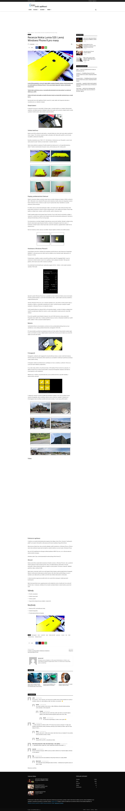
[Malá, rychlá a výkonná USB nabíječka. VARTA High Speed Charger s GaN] (79, 59)
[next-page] (30, 690)
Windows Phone (31, 636)
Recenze (32, 32)
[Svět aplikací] (38, 6)
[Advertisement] (62, 21)
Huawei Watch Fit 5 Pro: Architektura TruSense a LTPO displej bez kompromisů (89, 46)
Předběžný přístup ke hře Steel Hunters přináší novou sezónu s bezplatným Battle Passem (86, 75)
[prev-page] (28, 690)
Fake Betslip (78, 83)
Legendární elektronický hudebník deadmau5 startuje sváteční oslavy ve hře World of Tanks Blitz (86, 85)
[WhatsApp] (45, 47)
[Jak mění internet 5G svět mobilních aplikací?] (79, 53)
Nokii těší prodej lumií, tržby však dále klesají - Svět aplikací (46, 743)
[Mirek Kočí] (28, 44)
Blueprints (71, 650)
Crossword (78, 73)
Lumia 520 (43, 635)
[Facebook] (36, 47)
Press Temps (78, 88)
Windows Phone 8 (38, 636)
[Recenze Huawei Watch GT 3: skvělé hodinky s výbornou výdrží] (66, 678)
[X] (39, 47)
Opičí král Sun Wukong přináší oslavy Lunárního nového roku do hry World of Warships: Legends (85, 90)
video (69, 635)
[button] (95, 9)
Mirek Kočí (32, 44)
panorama (58, 635)
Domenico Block (79, 78)
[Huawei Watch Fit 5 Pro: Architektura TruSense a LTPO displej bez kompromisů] (79, 46)
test (66, 635)
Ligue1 (77, 69)
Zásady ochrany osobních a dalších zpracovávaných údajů (41, 803)
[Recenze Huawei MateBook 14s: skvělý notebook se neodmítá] (50, 678)
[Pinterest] (42, 47)
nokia (47, 635)
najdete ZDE (54, 801)
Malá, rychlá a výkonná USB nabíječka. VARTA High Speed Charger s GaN (89, 59)
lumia (39, 635)
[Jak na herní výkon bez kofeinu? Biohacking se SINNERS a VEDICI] (79, 40)
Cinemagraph (34, 635)
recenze (62, 635)
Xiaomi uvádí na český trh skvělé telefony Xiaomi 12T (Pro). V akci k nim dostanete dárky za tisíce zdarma (35, 685)
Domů (29, 32)
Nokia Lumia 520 (52, 635)
